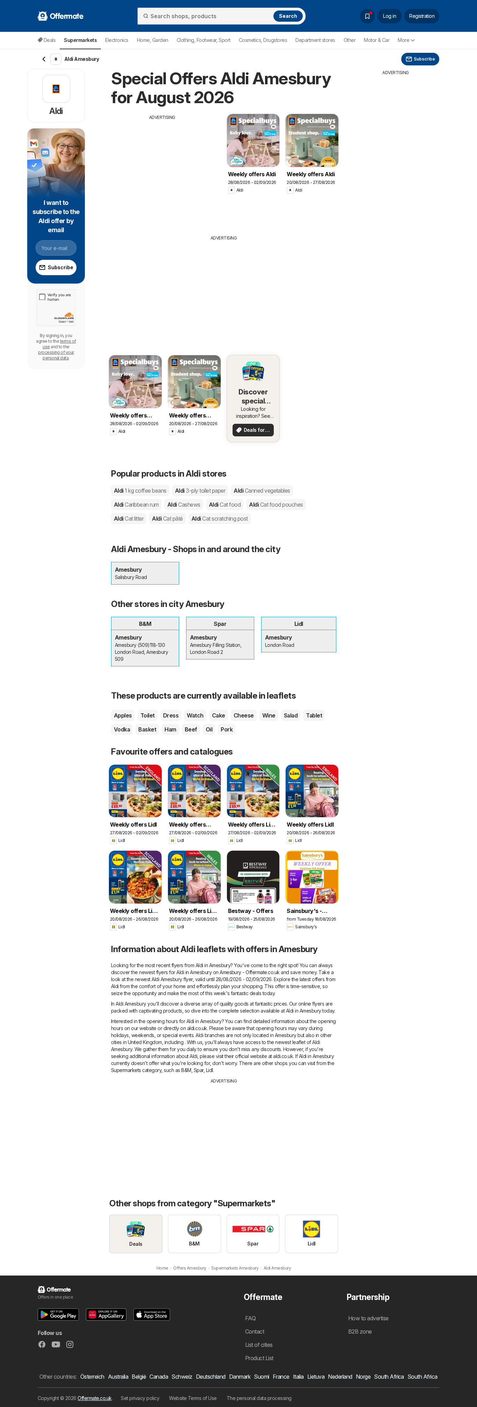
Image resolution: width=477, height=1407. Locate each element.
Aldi (140, 490)
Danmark (239, 1376)
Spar (199, 1070)
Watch (195, 715)
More (403, 40)
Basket (147, 729)
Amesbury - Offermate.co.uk (250, 972)
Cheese (244, 715)
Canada (158, 1376)
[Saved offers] (367, 16)
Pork (227, 729)
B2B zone (360, 1331)
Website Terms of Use (193, 1398)
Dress (170, 715)
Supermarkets (126, 1070)
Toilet (147, 715)
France (281, 1376)
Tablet (314, 715)
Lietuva (315, 1376)
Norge (363, 1376)
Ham (170, 729)
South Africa (389, 1376)
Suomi (261, 1376)
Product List (259, 1358)
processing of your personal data (56, 355)
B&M (186, 1070)
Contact (254, 1331)
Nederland (340, 1376)
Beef (191, 729)
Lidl (209, 1070)
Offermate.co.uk (94, 1398)
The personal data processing (259, 1398)
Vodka (122, 729)
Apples (123, 715)
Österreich (92, 1376)
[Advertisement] (162, 170)
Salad (291, 715)
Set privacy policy (140, 1398)
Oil (209, 729)
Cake (218, 715)
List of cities (259, 1344)
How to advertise (368, 1318)
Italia (298, 1376)
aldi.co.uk (197, 1028)
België (139, 1376)
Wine (269, 715)
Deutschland (211, 1376)
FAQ (250, 1318)
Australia (118, 1376)
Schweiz (181, 1376)
